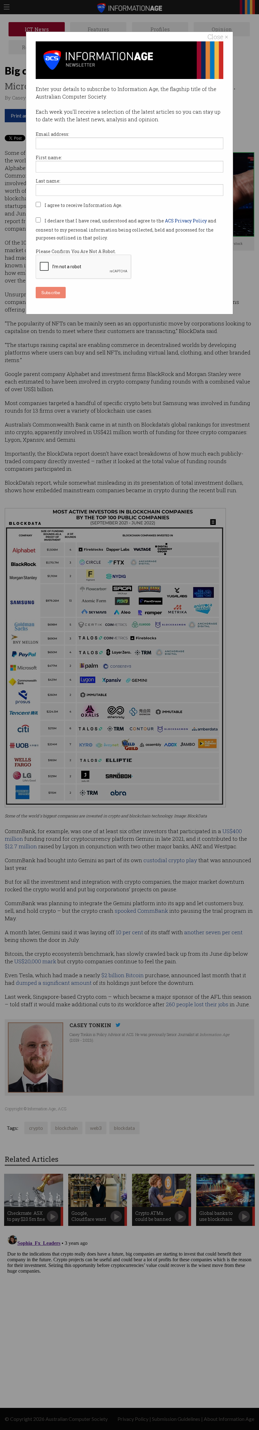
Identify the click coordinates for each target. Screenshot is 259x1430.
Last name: (48, 181)
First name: (49, 158)
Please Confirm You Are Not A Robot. (76, 251)
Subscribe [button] (50, 292)
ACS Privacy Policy (186, 221)
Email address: (52, 134)
